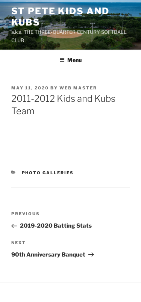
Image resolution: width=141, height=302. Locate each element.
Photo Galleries (48, 172)
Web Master (78, 88)
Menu (74, 60)
